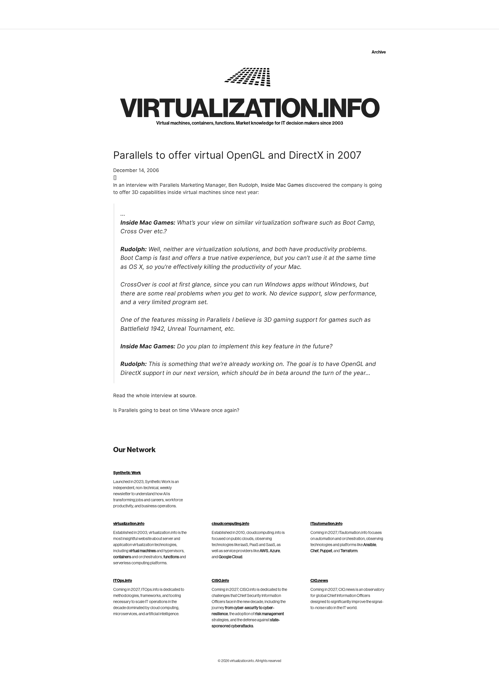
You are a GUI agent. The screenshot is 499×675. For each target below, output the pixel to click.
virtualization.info (249, 109)
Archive (379, 52)
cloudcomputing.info (230, 524)
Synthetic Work (127, 473)
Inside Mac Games (282, 185)
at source (184, 395)
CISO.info (220, 581)
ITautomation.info (326, 524)
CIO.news (319, 581)
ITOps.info (122, 581)
